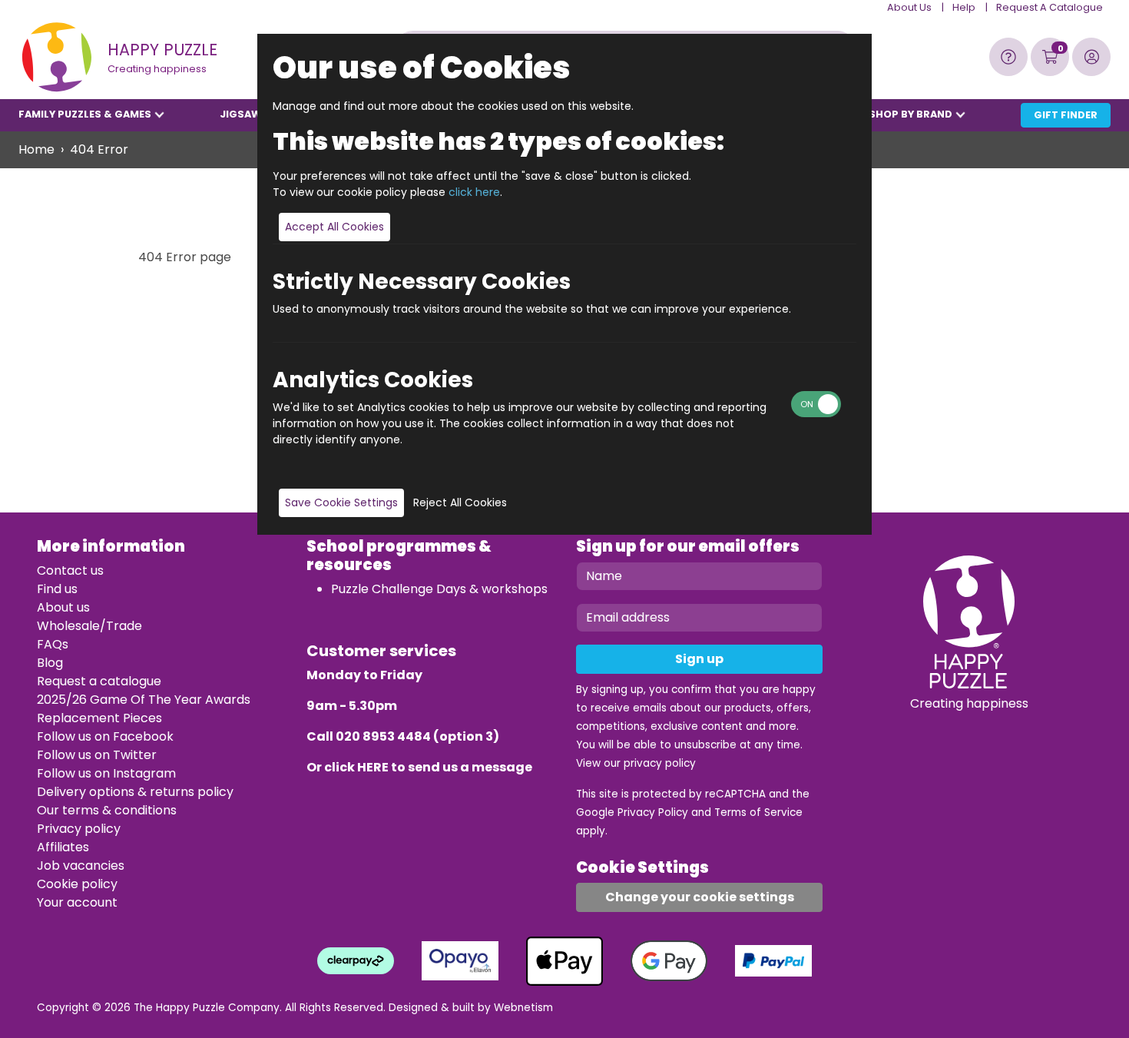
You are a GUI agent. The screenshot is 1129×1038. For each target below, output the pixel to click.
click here (474, 192)
